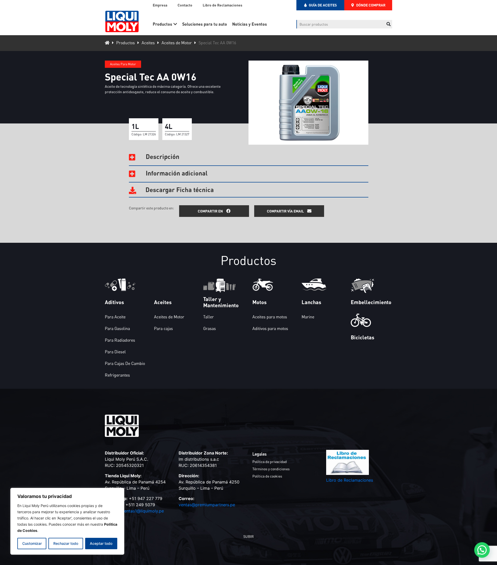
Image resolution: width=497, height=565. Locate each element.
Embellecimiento (371, 302)
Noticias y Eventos (249, 23)
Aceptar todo (101, 543)
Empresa (160, 5)
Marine (308, 316)
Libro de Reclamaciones (222, 5)
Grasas (209, 328)
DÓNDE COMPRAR (370, 5)
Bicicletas (362, 337)
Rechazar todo (65, 543)
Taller (208, 316)
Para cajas (163, 328)
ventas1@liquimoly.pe (143, 510)
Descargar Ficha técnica (179, 189)
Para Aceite (115, 316)
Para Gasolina (117, 328)
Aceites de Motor (177, 42)
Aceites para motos (269, 316)
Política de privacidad (269, 461)
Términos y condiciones (271, 469)
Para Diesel (115, 351)
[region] (67, 521)
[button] (482, 550)
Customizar (32, 543)
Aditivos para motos (270, 328)
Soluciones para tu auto (204, 23)
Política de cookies (267, 476)
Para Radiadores (120, 340)
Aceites (148, 42)
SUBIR (248, 536)
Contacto (185, 5)
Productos (162, 23)
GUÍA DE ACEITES (322, 5)
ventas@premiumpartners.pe (207, 504)
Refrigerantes (117, 375)
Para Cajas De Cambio (125, 363)
